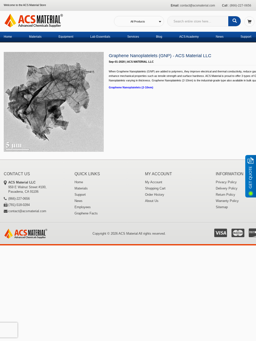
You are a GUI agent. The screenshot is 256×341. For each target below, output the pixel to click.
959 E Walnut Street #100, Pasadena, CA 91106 (27, 186)
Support (245, 36)
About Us (151, 201)
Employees (82, 207)
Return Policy (225, 194)
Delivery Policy (227, 188)
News (220, 36)
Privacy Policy (226, 182)
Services (133, 36)
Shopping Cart (155, 188)
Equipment (65, 36)
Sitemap (222, 207)
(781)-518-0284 (19, 205)
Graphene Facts (86, 213)
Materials (35, 36)
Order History (154, 194)
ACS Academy (189, 36)
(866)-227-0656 (240, 5)
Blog (159, 36)
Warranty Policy (227, 201)
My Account (153, 182)
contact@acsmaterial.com (197, 5)
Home (8, 36)
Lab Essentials (100, 36)
